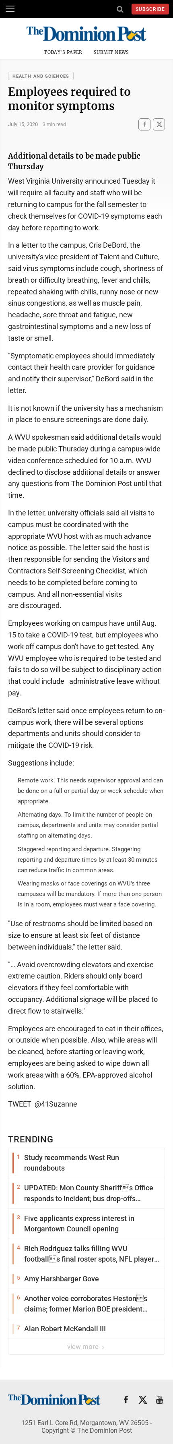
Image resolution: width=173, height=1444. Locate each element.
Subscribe (150, 9)
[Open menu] (10, 9)
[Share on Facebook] (144, 124)
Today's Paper (63, 52)
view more (83, 1347)
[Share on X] (159, 124)
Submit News (111, 52)
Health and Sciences (40, 76)
